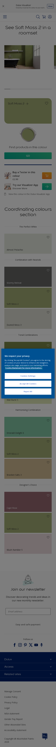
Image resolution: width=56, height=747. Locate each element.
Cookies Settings (28, 376)
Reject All (28, 391)
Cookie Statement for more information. (23, 368)
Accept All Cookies (28, 384)
